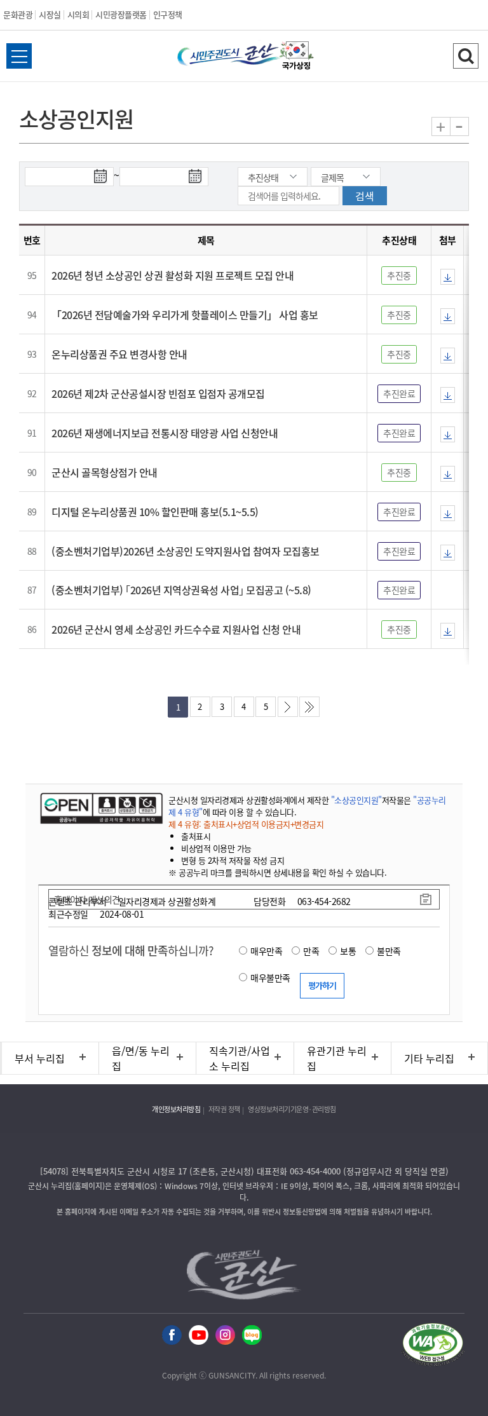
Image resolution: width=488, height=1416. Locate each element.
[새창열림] (297, 57)
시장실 (50, 14)
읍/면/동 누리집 (141, 1058)
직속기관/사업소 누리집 (239, 1058)
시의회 (78, 14)
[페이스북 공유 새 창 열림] (172, 1335)
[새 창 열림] (100, 808)
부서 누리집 (40, 1058)
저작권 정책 (224, 1109)
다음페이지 (287, 706)
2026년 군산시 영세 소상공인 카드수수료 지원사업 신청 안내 (176, 629)
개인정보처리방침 (176, 1109)
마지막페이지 (309, 706)
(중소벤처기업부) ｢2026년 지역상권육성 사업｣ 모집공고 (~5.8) (181, 589)
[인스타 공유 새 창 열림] (225, 1335)
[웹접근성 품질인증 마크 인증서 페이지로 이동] (432, 1346)
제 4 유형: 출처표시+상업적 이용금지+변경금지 (245, 824)
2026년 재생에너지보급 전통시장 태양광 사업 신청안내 (164, 432)
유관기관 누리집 (337, 1058)
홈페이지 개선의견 (87, 899)
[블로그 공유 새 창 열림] (252, 1335)
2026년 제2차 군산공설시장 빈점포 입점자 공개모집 (158, 393)
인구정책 (167, 14)
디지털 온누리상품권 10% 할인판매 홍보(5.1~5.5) (155, 511)
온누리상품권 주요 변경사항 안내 (119, 354)
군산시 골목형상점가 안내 (104, 472)
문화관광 (17, 14)
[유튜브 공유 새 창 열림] (198, 1335)
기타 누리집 (429, 1058)
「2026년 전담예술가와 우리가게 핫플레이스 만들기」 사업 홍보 (184, 314)
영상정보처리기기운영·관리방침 (292, 1109)
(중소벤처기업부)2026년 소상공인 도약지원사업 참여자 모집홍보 (185, 551)
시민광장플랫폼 (121, 14)
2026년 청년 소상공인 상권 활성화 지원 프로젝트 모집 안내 (172, 275)
